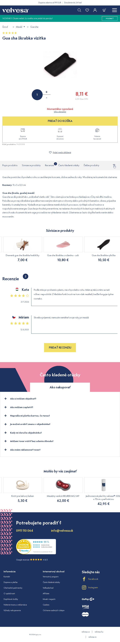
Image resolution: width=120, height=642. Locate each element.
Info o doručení (60, 111)
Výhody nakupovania (12, 610)
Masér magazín (49, 599)
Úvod (5, 27)
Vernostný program (51, 576)
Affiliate (46, 593)
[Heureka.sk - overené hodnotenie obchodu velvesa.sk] (36, 553)
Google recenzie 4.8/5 (32, 559)
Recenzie (49, 165)
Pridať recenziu (60, 347)
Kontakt (7, 576)
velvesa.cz (86, 631)
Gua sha (34, 27)
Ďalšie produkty (91, 165)
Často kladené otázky (68, 165)
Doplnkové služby (11, 599)
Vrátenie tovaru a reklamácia (15, 604)
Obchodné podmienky (13, 588)
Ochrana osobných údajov (54, 610)
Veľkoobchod (48, 588)
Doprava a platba (11, 582)
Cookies (46, 604)
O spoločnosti (9, 593)
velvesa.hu (99, 631)
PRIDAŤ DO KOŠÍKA (60, 121)
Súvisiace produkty (31, 165)
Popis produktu (10, 165)
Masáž (19, 27)
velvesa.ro (92, 637)
